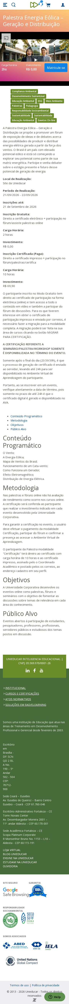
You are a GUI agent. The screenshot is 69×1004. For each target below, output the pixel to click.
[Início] (34, 5)
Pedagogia (32, 105)
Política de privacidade (45, 985)
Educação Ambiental (23, 101)
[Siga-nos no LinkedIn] (28, 670)
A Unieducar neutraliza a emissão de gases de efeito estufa (10, 920)
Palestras (17, 105)
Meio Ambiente (54, 101)
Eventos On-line (46, 120)
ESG (40, 101)
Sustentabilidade (21, 115)
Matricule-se (56, 68)
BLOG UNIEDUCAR (15, 854)
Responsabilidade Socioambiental (30, 110)
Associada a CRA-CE (36, 945)
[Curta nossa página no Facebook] (34, 670)
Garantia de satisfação (38, 891)
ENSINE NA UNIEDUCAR (18, 858)
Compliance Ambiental (24, 91)
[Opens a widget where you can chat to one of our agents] (54, 997)
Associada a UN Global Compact (22, 961)
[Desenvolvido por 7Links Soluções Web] (34, 999)
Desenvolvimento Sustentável (28, 96)
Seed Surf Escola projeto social (27, 920)
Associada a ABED (15, 945)
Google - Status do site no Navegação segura (16, 892)
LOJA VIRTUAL (12, 850)
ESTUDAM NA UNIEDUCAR (20, 862)
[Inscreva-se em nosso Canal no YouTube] (41, 670)
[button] (5, 5)
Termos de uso (19, 985)
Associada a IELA (51, 945)
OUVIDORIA (10, 866)
